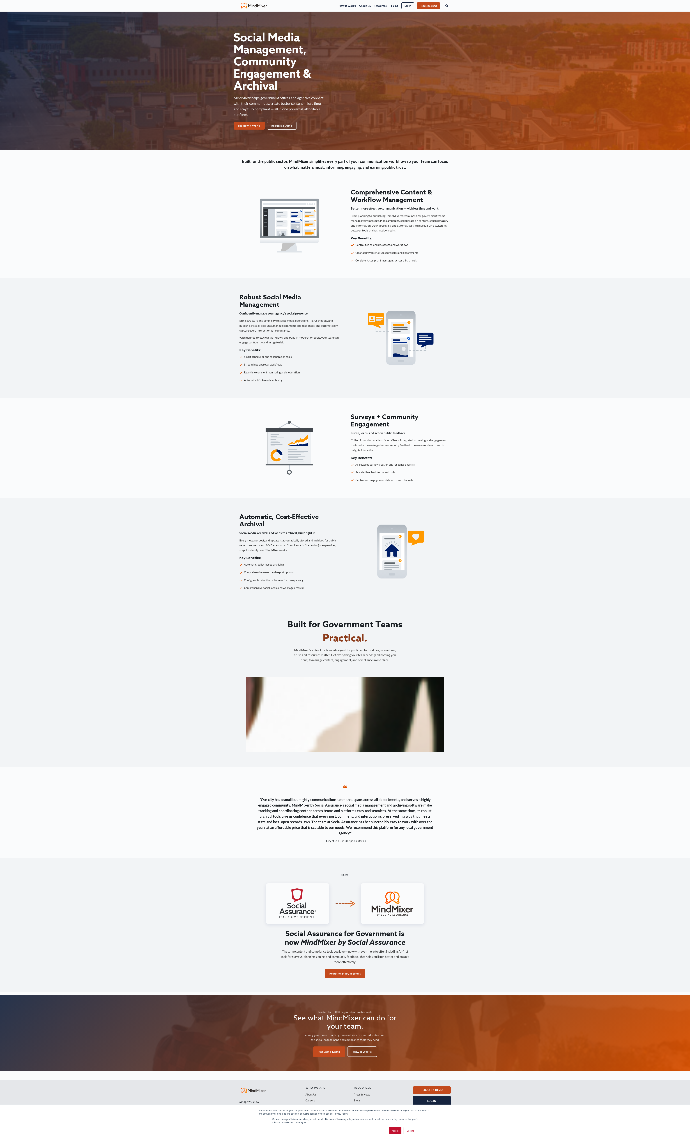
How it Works (347, 5)
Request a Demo (281, 125)
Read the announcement (345, 973)
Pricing (394, 5)
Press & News (362, 1094)
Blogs (357, 1100)
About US (365, 5)
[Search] (447, 6)
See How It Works (249, 125)
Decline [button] (410, 1130)
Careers (310, 1100)
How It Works (362, 1051)
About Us (310, 1094)
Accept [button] (395, 1130)
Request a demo (428, 5)
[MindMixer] (253, 1090)
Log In (407, 5)
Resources (380, 5)
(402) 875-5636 (249, 1102)
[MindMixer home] (253, 5)
